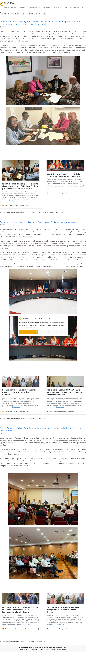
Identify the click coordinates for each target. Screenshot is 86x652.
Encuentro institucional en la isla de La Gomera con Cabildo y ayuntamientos (37, 222)
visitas (62, 212)
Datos (65, 7)
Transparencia (57, 7)
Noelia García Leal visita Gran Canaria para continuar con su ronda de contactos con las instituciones (42, 429)
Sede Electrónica (74, 7)
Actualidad (6, 7)
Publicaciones (46, 7)
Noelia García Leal (25, 212)
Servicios (13, 7)
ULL (44, 212)
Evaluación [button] (22, 7)
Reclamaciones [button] (34, 7)
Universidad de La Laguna (52, 212)
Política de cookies (23, 327)
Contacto (63, 649)
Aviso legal (32, 649)
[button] (82, 8)
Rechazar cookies (45, 332)
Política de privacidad (42, 649)
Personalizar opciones (59, 332)
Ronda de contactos (36, 212)
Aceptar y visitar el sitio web (28, 332)
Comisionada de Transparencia (10, 212)
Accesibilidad (24, 649)
